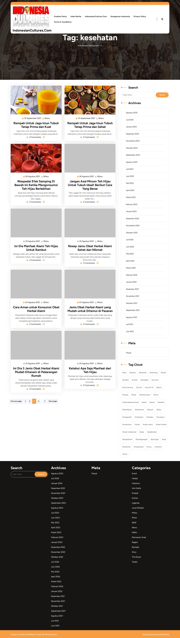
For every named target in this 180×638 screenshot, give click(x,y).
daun (159, 387)
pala (142, 432)
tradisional (139, 447)
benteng (154, 372)
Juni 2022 (130, 247)
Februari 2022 (131, 275)
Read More (35, 100)
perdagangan (142, 439)
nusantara (127, 424)
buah (164, 372)
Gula (134, 395)
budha (126, 380)
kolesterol (140, 410)
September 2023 (133, 155)
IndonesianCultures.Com (32, 30)
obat (138, 424)
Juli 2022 (129, 240)
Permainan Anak (139, 537)
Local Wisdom (138, 508)
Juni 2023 (130, 176)
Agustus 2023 (131, 162)
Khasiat (135, 493)
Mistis (134, 513)
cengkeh (145, 380)
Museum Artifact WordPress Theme (26, 634)
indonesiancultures (131, 402)
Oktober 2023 (132, 148)
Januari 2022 (131, 282)
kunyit (150, 410)
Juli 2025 (129, 120)
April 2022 (130, 261)
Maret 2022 (131, 268)
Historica (136, 483)
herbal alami (145, 395)
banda (133, 372)
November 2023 (132, 141)
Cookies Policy (60, 16)
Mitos (134, 518)
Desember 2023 (132, 134)
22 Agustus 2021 (86, 363)
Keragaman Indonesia (120, 16)
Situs (134, 552)
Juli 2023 (129, 169)
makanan (139, 417)
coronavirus (128, 387)
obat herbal (161, 424)
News (134, 527)
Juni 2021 (130, 331)
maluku (150, 417)
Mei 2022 (130, 254)
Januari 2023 (131, 211)
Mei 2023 (130, 183)
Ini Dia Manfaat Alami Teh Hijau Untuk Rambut (36, 248)
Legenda (135, 503)
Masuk (128, 353)
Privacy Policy (140, 16)
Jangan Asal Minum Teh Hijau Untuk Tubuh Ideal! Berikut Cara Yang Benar (90, 184)
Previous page (16, 401)
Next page (53, 401)
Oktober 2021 (131, 303)
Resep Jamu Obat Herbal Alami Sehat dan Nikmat (90, 248)
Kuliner (135, 498)
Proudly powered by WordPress (156, 634)
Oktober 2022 (132, 233)
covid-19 (149, 387)
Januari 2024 (131, 127)
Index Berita (76, 16)
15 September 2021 (86, 118)
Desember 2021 (132, 289)
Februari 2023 (131, 204)
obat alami (148, 424)
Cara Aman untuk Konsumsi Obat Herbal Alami (36, 309)
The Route (136, 557)
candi (135, 380)
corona (155, 380)
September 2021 (133, 310)
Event (134, 473)
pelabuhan (152, 432)
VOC (125, 454)
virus (149, 447)
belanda (143, 372)
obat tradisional (129, 432)
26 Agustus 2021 (32, 176)
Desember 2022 (132, 218)
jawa (153, 402)
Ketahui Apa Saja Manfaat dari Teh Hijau (90, 370)
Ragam (135, 542)
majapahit (127, 417)
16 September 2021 (33, 118)
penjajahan (127, 439)
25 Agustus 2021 (32, 241)
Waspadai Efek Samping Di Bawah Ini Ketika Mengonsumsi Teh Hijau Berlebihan (36, 184)
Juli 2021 (129, 324)
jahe (144, 402)
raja (164, 439)
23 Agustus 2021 (86, 302)
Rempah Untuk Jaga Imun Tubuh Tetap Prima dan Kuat (36, 125)
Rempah (135, 547)
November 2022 (132, 225)
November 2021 (132, 296)
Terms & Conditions (63, 22)
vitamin (159, 447)
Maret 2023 (131, 197)
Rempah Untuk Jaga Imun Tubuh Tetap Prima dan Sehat (90, 125)
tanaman (127, 447)
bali (124, 372)
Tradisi (134, 562)
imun (156, 395)
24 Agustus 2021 (32, 302)
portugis (155, 439)
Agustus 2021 (131, 317)
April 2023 (130, 190)
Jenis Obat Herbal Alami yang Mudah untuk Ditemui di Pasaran (90, 309)
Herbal (135, 478)
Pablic (134, 532)
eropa (125, 395)
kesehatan (127, 410)
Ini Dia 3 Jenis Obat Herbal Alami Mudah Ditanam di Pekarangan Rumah (36, 371)
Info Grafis (136, 488)
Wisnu (47, 118)
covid (139, 387)
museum (161, 417)
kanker (161, 402)
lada (159, 410)
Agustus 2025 (132, 113)
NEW (134, 522)
